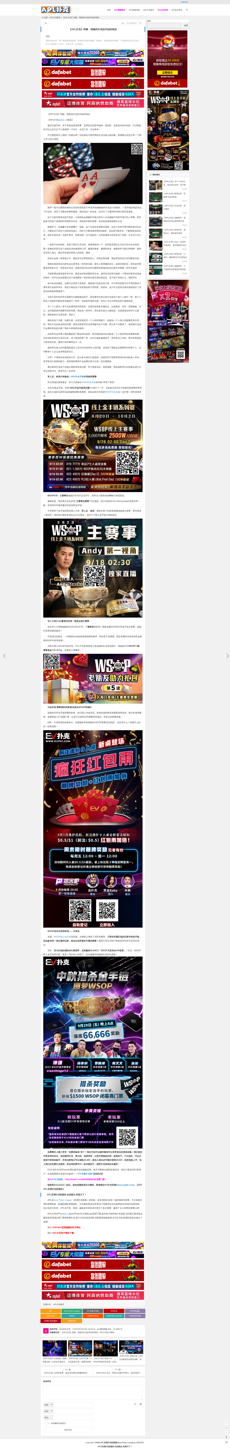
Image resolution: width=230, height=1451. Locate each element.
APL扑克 (103, 1329)
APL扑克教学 (148, 10)
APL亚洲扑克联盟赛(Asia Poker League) (117, 1442)
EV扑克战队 (57, 1179)
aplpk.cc (63, 120)
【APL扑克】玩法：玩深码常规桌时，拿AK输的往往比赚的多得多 (174, 245)
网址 (46, 1418)
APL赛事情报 (134, 10)
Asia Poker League (63, 1200)
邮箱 (48, 1411)
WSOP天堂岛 (111, 392)
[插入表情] (135, 1404)
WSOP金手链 (77, 376)
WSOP (72, 1316)
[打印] (123, 23)
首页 (109, 10)
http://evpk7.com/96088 (77, 1179)
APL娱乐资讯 (176, 10)
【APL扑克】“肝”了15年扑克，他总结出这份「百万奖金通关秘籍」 (174, 184)
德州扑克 (72, 1321)
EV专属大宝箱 (85, 1174)
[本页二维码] (226, 1442)
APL (50, 1311)
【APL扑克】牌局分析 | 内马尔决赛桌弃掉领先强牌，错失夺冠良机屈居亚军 (131, 1359)
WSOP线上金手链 (62, 937)
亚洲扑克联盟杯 (50, 1321)
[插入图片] (141, 1404)
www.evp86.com (125, 1185)
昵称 (48, 1404)
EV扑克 (114, 1311)
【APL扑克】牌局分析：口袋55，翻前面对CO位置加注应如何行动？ (175, 257)
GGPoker (51, 1316)
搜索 (149, 21)
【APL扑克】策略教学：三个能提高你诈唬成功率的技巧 (174, 269)
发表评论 (133, 23)
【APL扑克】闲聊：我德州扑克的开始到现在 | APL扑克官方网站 (87, 1332)
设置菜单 (184, 2)
